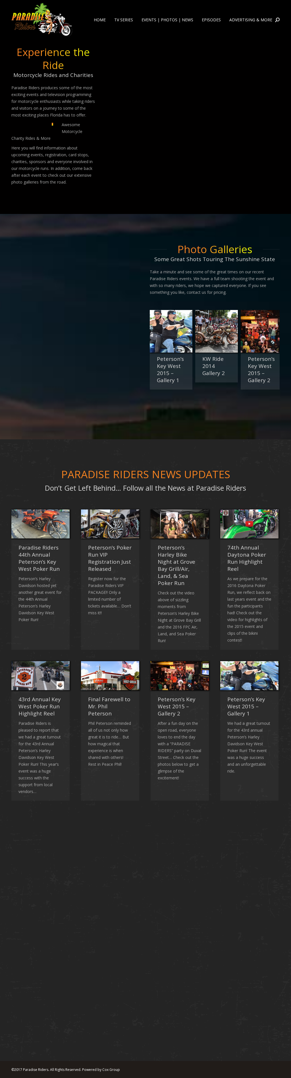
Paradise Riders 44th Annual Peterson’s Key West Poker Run (39, 558)
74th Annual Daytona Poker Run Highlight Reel (246, 558)
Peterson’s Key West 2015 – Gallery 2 (215, 369)
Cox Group (111, 1069)
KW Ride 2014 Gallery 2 (168, 366)
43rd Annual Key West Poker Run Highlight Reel (39, 706)
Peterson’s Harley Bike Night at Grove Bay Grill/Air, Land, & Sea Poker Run (176, 565)
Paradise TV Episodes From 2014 (177, 857)
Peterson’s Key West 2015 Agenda (37, 857)
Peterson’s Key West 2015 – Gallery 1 (246, 706)
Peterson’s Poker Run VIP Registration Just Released (110, 558)
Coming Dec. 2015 (243, 970)
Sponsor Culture (179, 967)
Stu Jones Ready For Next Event (109, 853)
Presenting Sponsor (102, 970)
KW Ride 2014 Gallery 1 (36, 970)
